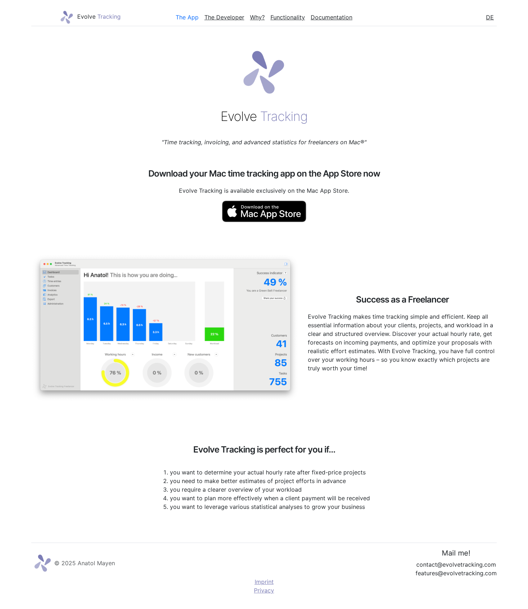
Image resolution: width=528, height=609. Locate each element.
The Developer (224, 17)
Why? (257, 17)
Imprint (264, 581)
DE (490, 17)
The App (187, 17)
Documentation (331, 17)
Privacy (264, 590)
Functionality (287, 17)
